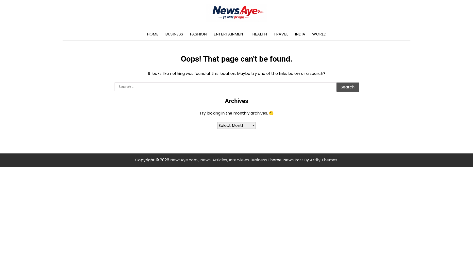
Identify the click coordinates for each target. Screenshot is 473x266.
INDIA (300, 34)
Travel (281, 34)
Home (152, 34)
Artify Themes (323, 160)
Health (259, 34)
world (319, 34)
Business (174, 34)
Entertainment (229, 34)
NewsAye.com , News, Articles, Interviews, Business (218, 160)
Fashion (198, 34)
